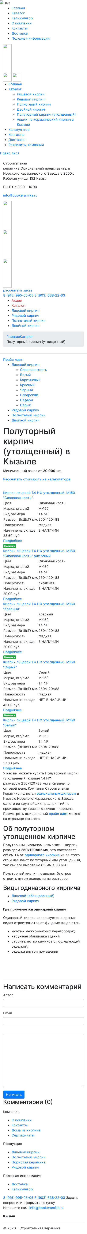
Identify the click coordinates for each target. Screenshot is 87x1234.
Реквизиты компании (26, 145)
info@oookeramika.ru (20, 195)
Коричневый (30, 380)
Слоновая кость (33, 370)
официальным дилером (56, 793)
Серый (25, 405)
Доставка (20, 33)
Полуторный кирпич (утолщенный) (46, 114)
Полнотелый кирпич (34, 104)
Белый (25, 375)
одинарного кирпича (42, 855)
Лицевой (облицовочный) (33, 896)
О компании (22, 23)
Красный (27, 385)
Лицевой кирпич (31, 94)
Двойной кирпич (31, 109)
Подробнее (12, 541)
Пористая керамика (28, 1162)
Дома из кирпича (26, 1130)
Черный (26, 390)
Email (7, 1013)
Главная (18, 8)
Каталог (18, 13)
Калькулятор (22, 18)
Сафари (26, 400)
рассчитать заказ (17, 290)
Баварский (29, 395)
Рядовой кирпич (30, 99)
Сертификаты (23, 1135)
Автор (8, 995)
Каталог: (19, 305)
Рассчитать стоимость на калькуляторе (36, 479)
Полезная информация (31, 38)
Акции (17, 300)
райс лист (59, 814)
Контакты (19, 28)
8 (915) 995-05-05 (18, 295)
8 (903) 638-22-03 (49, 295)
